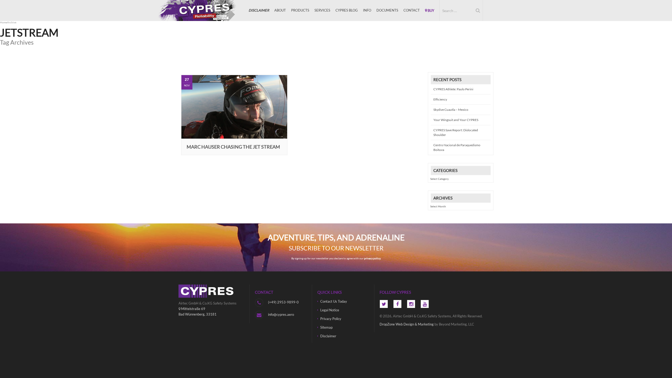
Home (3, 22)
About (280, 10)
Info (367, 10)
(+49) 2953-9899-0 (283, 302)
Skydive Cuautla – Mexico (450, 110)
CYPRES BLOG (346, 10)
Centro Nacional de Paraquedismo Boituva (456, 147)
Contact (411, 10)
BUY (430, 10)
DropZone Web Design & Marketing (407, 324)
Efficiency (440, 99)
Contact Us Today (333, 301)
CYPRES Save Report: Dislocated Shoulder (455, 132)
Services (322, 10)
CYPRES (204, 10)
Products (300, 10)
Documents (387, 10)
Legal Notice (329, 310)
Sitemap (326, 327)
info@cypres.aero (281, 314)
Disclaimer (328, 336)
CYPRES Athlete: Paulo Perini (453, 89)
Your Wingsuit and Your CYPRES (455, 120)
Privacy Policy (330, 319)
